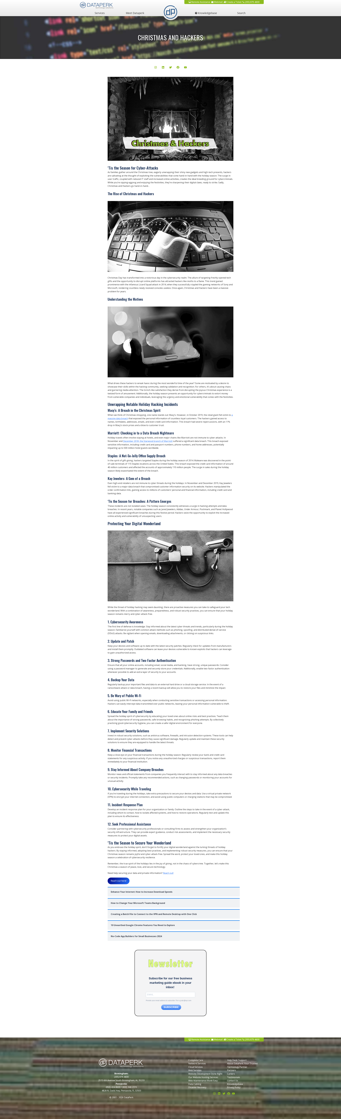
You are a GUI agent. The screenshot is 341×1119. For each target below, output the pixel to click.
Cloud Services (195, 1067)
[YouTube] (185, 68)
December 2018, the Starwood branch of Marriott (147, 441)
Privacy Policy (233, 1087)
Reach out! (168, 873)
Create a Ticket (233, 2)
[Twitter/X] (170, 68)
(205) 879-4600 (251, 2)
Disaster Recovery (197, 1087)
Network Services (197, 1063)
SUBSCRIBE (171, 1007)
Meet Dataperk (135, 13)
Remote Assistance (200, 2)
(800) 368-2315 (129, 1087)
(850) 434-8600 (113, 1087)
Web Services (195, 1070)
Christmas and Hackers (170, 37)
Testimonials (233, 1077)
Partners (231, 1070)
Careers (231, 1073)
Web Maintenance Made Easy (203, 1080)
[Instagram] (155, 68)
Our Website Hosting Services (203, 1077)
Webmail (218, 2)
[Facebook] (178, 68)
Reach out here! (118, 880)
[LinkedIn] (163, 68)
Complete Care (195, 1060)
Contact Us (232, 1080)
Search (241, 13)
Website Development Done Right (205, 1073)
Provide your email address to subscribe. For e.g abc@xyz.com (168, 1000)
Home (170, 13)
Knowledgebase (207, 13)
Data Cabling (194, 1084)
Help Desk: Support (237, 1060)
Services (100, 13)
